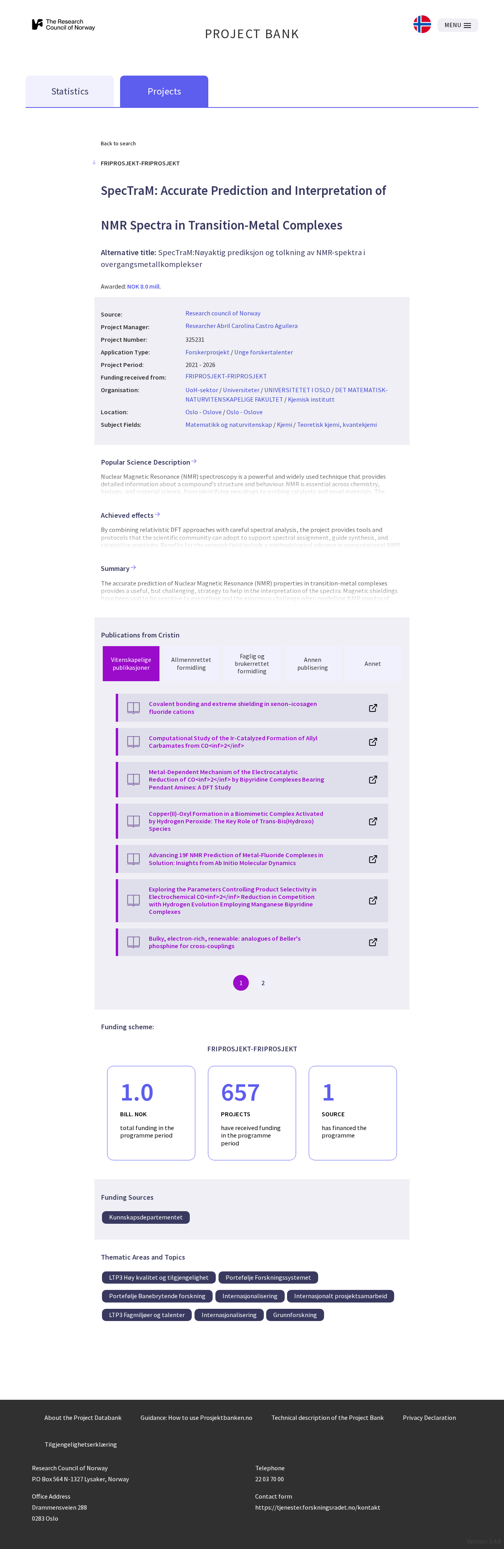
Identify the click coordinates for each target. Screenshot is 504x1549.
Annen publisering (312, 663)
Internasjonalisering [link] (250, 1296)
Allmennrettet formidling (191, 663)
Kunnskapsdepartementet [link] (146, 1217)
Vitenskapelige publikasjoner (131, 663)
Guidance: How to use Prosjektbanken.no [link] (196, 1417)
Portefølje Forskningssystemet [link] (268, 1277)
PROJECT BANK (252, 34)
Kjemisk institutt (311, 399)
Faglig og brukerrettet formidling (252, 663)
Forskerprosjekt (207, 352)
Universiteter (241, 390)
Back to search (118, 143)
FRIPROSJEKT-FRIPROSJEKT (226, 376)
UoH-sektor (201, 390)
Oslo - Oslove (203, 412)
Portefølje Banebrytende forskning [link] (157, 1296)
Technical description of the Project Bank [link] (327, 1417)
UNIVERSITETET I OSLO (297, 390)
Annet (373, 663)
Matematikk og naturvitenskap (228, 424)
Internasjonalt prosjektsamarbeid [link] (340, 1296)
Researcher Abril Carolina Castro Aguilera (241, 326)
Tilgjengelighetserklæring (80, 1444)
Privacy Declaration (429, 1417)
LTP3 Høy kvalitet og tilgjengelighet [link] (159, 1277)
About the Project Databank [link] (83, 1417)
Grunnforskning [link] (295, 1315)
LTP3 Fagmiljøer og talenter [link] (147, 1315)
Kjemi (284, 424)
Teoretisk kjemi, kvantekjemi (337, 424)
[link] (422, 25)
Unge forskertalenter (263, 352)
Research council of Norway (223, 313)
